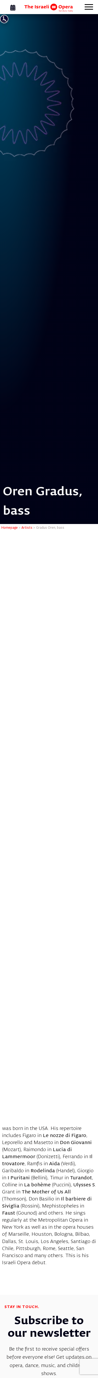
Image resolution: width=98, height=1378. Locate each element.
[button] (89, 7)
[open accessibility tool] (4, 19)
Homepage (9, 527)
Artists (26, 527)
